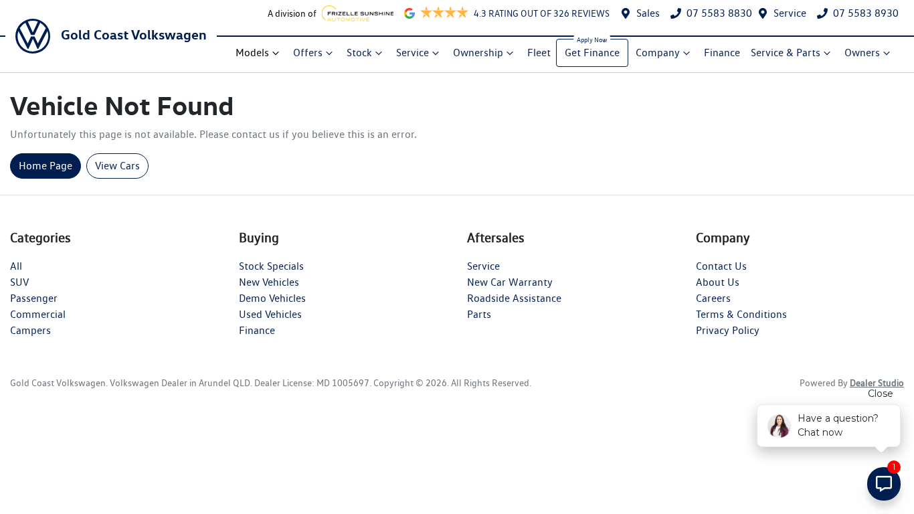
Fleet (539, 52)
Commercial (38, 314)
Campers (30, 330)
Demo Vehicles (272, 298)
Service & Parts (785, 52)
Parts (479, 314)
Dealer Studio (877, 382)
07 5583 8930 (866, 13)
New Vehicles (269, 282)
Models (252, 52)
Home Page (45, 165)
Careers (713, 298)
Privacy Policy (727, 330)
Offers (308, 52)
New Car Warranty (510, 282)
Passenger (34, 298)
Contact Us (721, 266)
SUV (19, 282)
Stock (359, 52)
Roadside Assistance (514, 298)
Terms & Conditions (741, 314)
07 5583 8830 (719, 13)
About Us (717, 282)
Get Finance (592, 52)
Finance (722, 52)
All (16, 266)
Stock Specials (271, 266)
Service (789, 13)
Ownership (478, 52)
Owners (862, 52)
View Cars (117, 165)
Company (658, 52)
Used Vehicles (270, 314)
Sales (648, 13)
